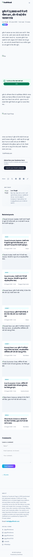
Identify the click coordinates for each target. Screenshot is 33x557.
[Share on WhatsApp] (8, 178)
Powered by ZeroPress (16, 554)
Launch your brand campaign (15, 168)
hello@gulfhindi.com (12, 521)
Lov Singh (5, 22)
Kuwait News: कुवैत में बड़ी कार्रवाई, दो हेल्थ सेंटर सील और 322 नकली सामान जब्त (16, 314)
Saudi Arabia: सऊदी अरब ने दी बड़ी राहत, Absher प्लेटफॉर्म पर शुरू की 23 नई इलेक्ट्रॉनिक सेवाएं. (15, 278)
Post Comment (8, 466)
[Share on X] (12, 178)
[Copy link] (27, 178)
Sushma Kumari (25, 391)
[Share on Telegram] (23, 178)
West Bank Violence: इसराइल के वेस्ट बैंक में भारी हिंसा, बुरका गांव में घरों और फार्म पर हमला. (16, 421)
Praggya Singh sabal (23, 284)
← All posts (5, 474)
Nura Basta (26, 355)
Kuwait (5, 24)
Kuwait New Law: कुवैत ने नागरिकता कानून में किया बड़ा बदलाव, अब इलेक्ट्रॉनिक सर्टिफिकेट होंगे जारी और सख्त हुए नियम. (16, 350)
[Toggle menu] (29, 2)
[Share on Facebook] (16, 178)
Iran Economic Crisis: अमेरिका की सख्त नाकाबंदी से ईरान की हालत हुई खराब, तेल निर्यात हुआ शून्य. (16, 385)
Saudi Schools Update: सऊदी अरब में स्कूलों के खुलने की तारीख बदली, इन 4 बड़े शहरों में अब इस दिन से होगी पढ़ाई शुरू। (16, 243)
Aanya (27, 248)
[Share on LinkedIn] (19, 178)
